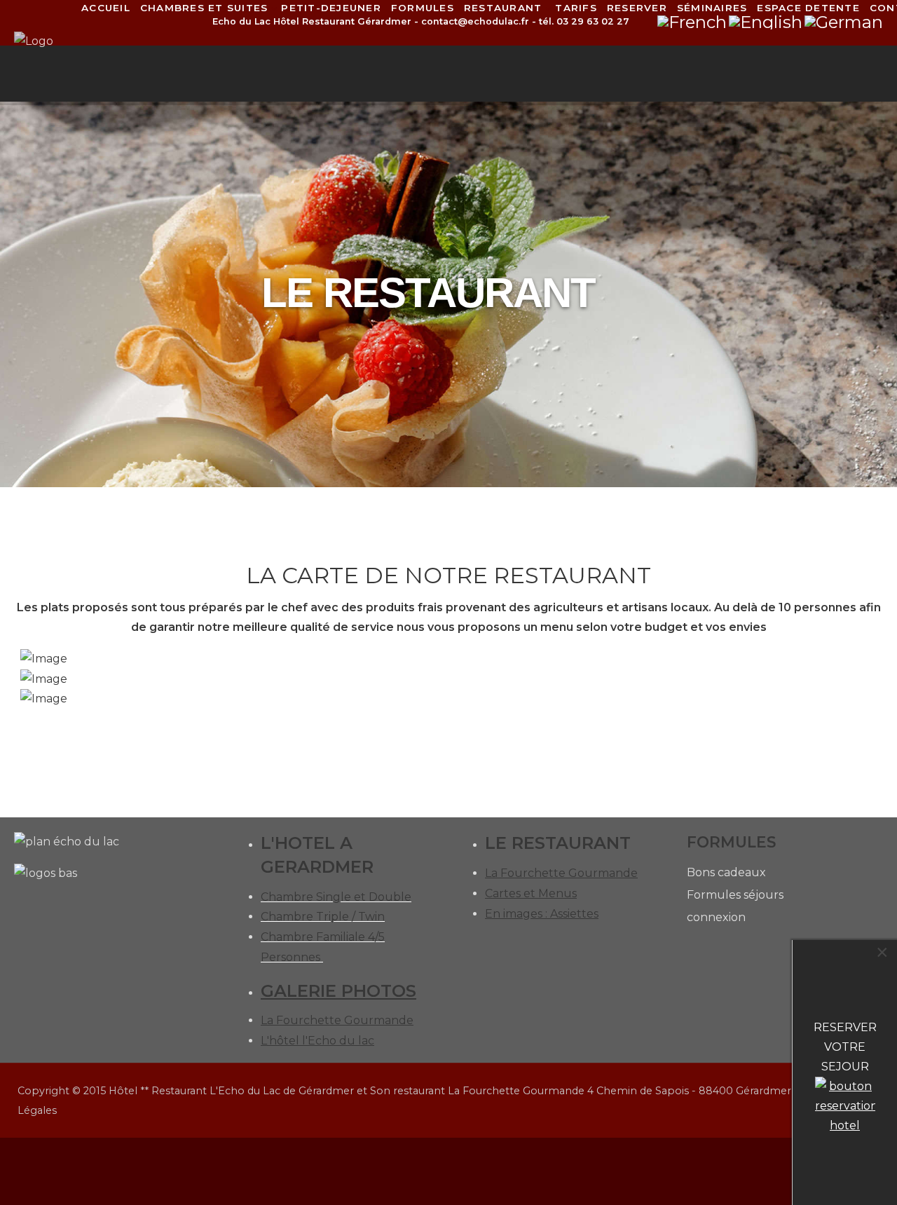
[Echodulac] (33, 41)
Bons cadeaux (726, 872)
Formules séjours (735, 894)
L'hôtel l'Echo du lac (317, 1040)
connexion (716, 917)
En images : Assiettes (541, 913)
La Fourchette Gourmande (337, 1020)
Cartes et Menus (531, 893)
